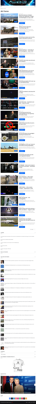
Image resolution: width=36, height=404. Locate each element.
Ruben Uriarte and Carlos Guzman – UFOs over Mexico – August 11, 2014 (27, 209)
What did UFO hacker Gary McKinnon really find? (11, 260)
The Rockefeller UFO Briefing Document (10, 265)
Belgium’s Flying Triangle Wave (9, 278)
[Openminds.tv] (18, 3)
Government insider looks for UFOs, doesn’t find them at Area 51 (27, 38)
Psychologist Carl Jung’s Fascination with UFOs (11, 324)
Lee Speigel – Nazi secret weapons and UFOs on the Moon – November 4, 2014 (27, 166)
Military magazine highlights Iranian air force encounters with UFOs (14, 310)
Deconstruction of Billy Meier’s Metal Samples (7, 239)
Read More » (22, 23)
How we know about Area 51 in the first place (11, 333)
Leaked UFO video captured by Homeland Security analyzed (13, 337)
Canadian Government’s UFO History (10, 328)
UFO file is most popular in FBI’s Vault (6, 248)
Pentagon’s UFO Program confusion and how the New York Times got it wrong (15, 269)
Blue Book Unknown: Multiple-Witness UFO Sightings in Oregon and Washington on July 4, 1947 (26, 16)
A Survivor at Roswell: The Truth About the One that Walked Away (10, 242)
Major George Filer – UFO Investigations (24, 198)
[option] (18, 385)
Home (2, 8)
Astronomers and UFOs (4, 245)
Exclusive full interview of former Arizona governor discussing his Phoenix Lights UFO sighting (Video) (19, 301)
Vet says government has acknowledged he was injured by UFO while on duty (26, 113)
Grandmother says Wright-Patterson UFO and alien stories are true (27, 220)
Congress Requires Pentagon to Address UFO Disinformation (13, 283)
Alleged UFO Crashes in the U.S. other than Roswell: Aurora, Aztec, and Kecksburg (16, 319)
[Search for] (34, 6)
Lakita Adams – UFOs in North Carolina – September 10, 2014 (26, 188)
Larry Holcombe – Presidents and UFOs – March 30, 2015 (26, 102)
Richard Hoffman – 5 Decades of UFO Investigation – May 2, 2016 (26, 50)
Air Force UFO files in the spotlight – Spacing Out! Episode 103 (27, 134)
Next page (31, 229)
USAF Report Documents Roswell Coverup (10, 292)
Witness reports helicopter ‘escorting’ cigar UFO (25, 27)
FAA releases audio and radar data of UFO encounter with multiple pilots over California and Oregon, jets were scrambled (17, 236)
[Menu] (1, 6)
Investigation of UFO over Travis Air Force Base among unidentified (27, 145)
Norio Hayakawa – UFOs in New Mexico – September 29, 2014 (26, 177)
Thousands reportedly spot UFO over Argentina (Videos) (26, 155)
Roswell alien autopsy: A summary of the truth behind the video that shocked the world (17, 342)
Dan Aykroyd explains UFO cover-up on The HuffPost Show (27, 82)
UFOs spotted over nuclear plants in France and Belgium (12, 274)
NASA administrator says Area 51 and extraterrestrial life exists (26, 71)
